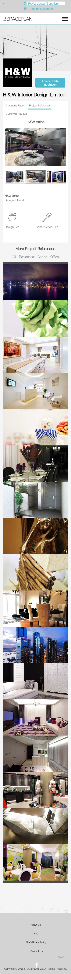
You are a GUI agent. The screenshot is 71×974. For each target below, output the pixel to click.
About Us (36, 924)
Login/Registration (42, 8)
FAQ (36, 933)
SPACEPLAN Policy (36, 942)
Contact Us (36, 951)
